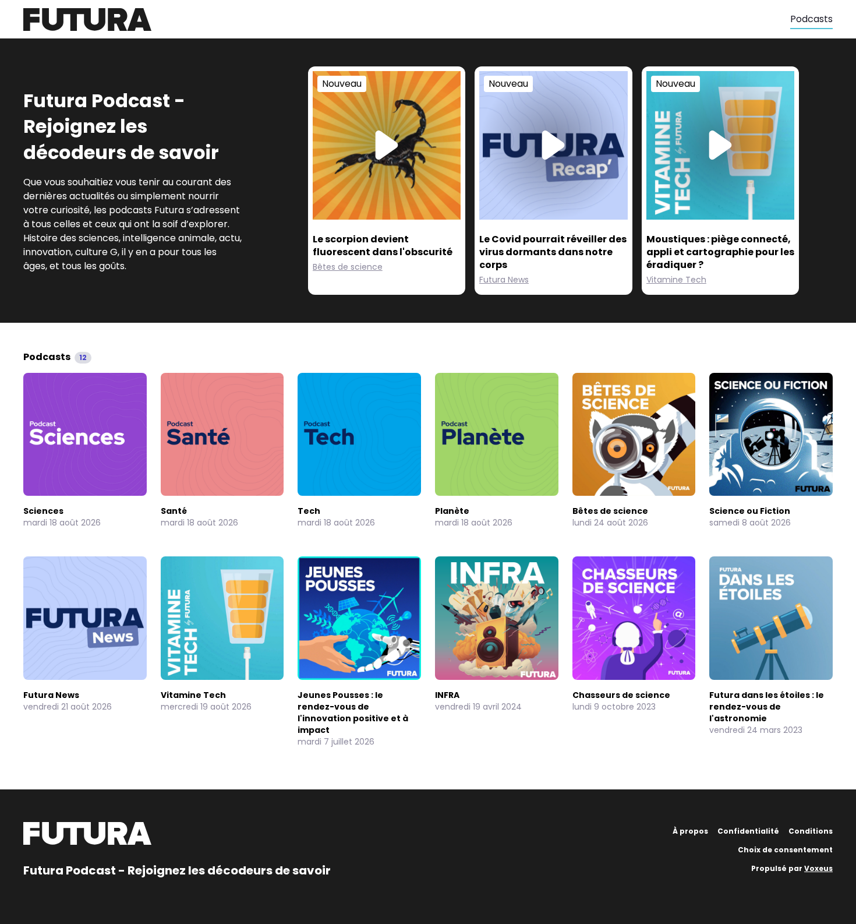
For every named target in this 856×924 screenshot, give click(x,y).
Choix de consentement (785, 850)
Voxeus (818, 868)
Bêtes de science (348, 267)
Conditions (810, 831)
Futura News (504, 279)
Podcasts (811, 19)
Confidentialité (748, 831)
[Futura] (406, 19)
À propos (690, 831)
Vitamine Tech (676, 279)
